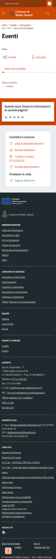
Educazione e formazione (15, 292)
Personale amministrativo (15, 250)
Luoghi (5, 346)
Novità (13, 25)
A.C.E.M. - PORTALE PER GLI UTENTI (21, 462)
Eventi (5, 351)
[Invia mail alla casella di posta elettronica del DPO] (26, 425)
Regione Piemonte (12, 3)
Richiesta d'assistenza (13, 516)
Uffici (4, 260)
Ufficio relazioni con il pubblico (17, 397)
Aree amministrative (12, 230)
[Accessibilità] (8, 550)
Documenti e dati (10, 235)
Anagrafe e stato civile (13, 277)
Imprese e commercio (13, 297)
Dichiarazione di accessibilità (16, 497)
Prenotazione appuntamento (17, 513)
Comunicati (25, 25)
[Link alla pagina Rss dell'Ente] (4, 532)
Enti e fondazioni (10, 240)
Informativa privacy (12, 487)
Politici (5, 255)
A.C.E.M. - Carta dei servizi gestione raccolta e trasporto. (28, 470)
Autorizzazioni (9, 282)
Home (4, 25)
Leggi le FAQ (8, 505)
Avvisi (5, 329)
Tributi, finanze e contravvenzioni (19, 302)
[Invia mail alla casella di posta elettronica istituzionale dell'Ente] (26, 387)
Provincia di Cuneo (11, 457)
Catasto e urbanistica (13, 287)
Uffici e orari (8, 402)
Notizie (5, 319)
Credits (17, 547)
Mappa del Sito (42, 547)
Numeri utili (8, 407)
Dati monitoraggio (11, 543)
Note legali (7, 492)
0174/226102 (19, 379)
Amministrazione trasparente (17, 501)
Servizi (36, 543)
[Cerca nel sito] (46, 13)
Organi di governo (11, 245)
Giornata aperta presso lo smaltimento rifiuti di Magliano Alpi (28, 479)
